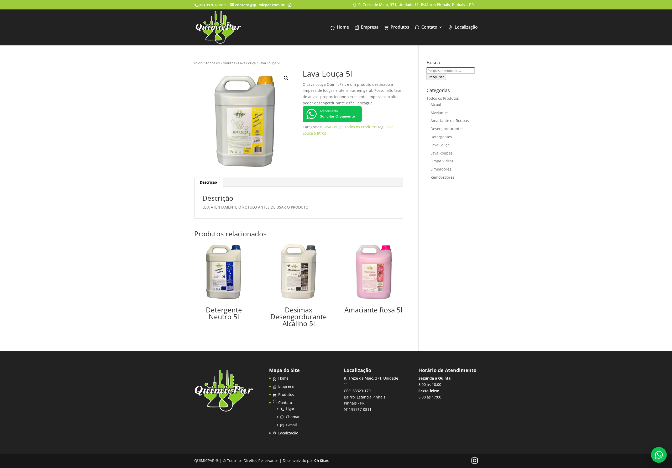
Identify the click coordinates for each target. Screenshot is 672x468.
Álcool (435, 104)
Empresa (370, 27)
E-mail (291, 424)
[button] (286, 78)
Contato (429, 27)
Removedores (442, 177)
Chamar (293, 416)
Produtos (400, 27)
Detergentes (441, 136)
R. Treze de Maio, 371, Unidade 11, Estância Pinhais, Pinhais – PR (416, 5)
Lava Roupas (441, 153)
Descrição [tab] (208, 182)
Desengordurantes (446, 128)
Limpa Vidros (441, 160)
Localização (466, 27)
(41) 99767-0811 (212, 4)
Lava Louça (247, 63)
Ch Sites (321, 460)
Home (343, 27)
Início (198, 63)
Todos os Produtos (220, 63)
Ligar (290, 408)
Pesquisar (436, 77)
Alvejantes (439, 112)
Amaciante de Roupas (449, 120)
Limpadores (440, 169)
